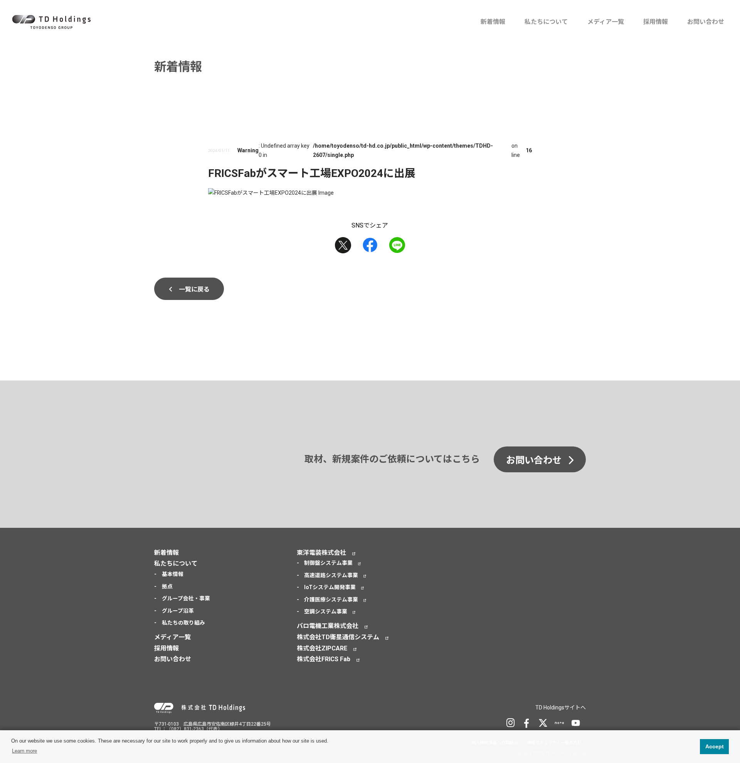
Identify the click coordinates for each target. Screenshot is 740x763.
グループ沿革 (178, 611)
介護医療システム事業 (331, 599)
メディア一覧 (605, 21)
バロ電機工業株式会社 (327, 626)
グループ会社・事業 (186, 598)
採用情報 (655, 21)
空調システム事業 (325, 611)
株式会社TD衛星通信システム (338, 637)
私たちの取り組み (183, 623)
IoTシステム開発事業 (330, 587)
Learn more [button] (24, 751)
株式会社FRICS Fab (323, 659)
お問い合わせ (705, 21)
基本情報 (172, 574)
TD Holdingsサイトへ (560, 707)
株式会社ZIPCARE (322, 648)
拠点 (167, 586)
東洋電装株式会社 (321, 552)
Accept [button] (714, 746)
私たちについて (546, 21)
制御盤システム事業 (328, 563)
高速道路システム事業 (331, 575)
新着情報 (493, 21)
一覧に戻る (194, 289)
